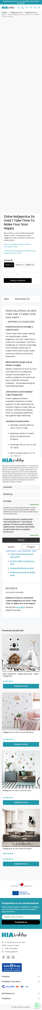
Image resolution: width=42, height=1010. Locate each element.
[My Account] (26, 7)
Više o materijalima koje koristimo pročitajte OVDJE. (17, 245)
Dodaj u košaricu (17, 280)
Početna (4, 12)
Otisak (34, 551)
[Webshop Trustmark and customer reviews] (12, 971)
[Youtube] (13, 958)
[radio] (9, 265)
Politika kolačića (11, 551)
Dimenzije (8, 260)
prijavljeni (20, 607)
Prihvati (21, 540)
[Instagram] (8, 958)
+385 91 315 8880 (11, 948)
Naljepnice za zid (16, 12)
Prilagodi (31, 547)
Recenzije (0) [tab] (22, 298)
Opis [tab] (6, 298)
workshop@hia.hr (11, 952)
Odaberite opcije (21, 686)
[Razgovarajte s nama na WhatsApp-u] (37, 1005)
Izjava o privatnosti (24, 551)
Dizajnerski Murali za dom (22, 568)
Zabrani (11, 547)
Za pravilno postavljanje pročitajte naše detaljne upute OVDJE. (20, 252)
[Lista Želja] (30, 7)
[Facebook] (3, 958)
